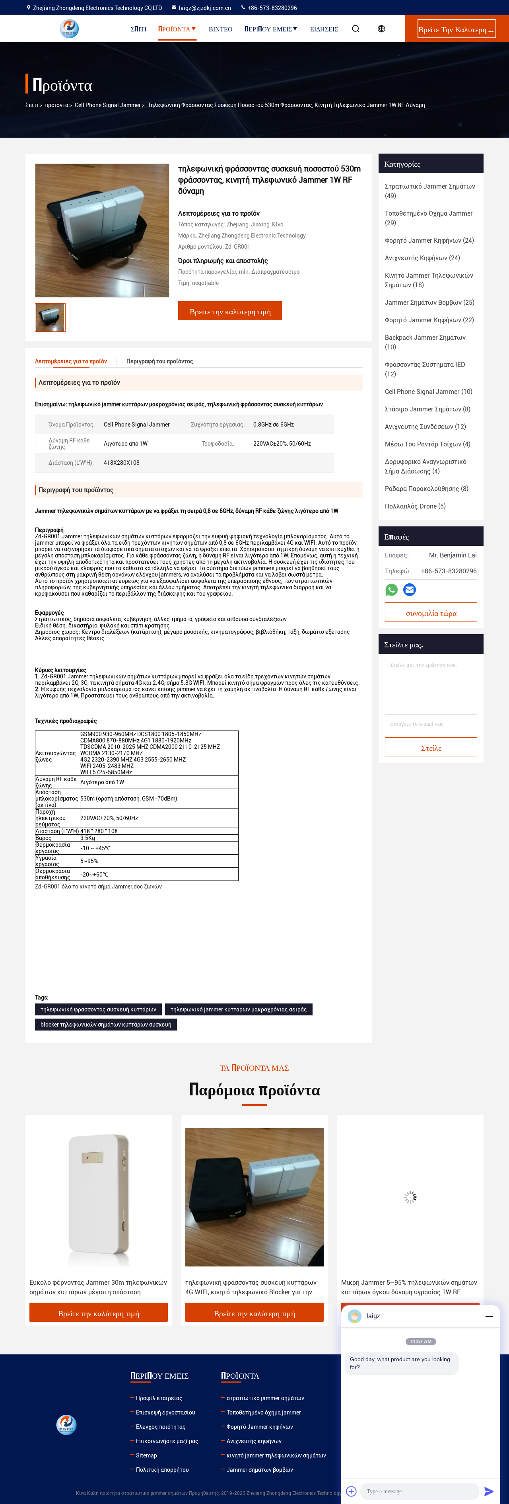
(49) (430, 191)
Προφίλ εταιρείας (159, 1398)
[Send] (489, 1491)
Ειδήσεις (324, 28)
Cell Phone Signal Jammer (108, 105)
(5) (415, 506)
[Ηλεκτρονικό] (409, 589)
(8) (427, 409)
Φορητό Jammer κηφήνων (260, 1427)
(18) (429, 280)
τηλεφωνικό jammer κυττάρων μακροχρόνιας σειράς (239, 1009)
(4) (427, 444)
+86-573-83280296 (272, 8)
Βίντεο (221, 28)
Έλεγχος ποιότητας (161, 1427)
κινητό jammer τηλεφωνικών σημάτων (276, 1455)
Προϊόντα (174, 28)
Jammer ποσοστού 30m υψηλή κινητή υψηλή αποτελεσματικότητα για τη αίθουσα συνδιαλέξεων (405, 1288)
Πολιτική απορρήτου (162, 1470)
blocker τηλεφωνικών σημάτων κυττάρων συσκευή (106, 1024)
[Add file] (351, 1491)
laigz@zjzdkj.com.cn (205, 8)
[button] (39, 1212)
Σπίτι (138, 28)
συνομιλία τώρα (431, 612)
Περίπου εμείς (268, 28)
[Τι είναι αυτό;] (391, 590)
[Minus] (489, 1316)
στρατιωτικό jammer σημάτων (265, 1398)
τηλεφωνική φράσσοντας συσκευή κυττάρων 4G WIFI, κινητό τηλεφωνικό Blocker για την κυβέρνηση (95, 1288)
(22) (429, 320)
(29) (429, 218)
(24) (429, 240)
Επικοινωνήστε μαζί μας (167, 1441)
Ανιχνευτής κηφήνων (254, 1441)
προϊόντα (56, 105)
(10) (425, 342)
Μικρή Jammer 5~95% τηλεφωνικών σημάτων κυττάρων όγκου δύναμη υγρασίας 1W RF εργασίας (253, 1288)
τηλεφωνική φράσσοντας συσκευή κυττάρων (98, 1009)
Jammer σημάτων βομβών (260, 1470)
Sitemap (146, 1455)
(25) (429, 302)
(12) (425, 369)
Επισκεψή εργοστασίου (165, 1412)
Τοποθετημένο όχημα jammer (264, 1412)
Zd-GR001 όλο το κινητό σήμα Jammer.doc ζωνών (98, 886)
